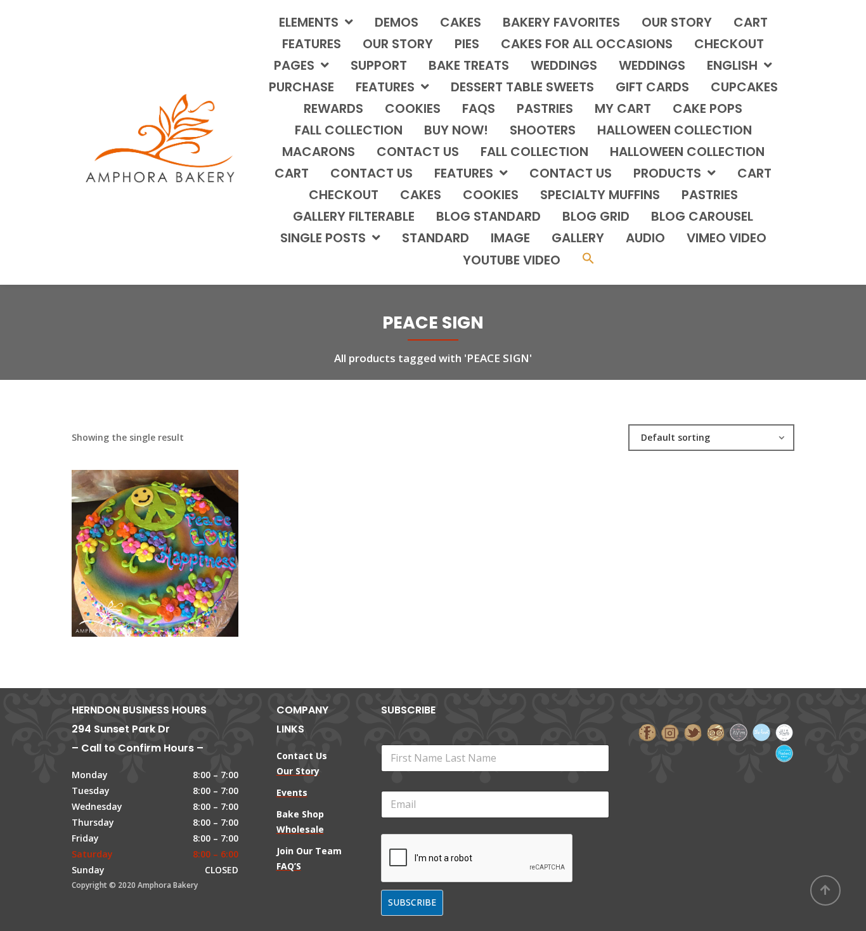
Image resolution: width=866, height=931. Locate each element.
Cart (751, 22)
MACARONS (318, 151)
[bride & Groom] (738, 732)
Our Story (677, 22)
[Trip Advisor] (716, 732)
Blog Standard (488, 216)
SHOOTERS (543, 130)
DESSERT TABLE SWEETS (522, 87)
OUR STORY (398, 44)
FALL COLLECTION (349, 130)
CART (292, 173)
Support (379, 65)
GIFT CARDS (652, 87)
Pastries (710, 195)
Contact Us (570, 173)
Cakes (420, 195)
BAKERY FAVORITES (561, 22)
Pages (294, 65)
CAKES (460, 22)
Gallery (578, 238)
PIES (467, 44)
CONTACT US (418, 151)
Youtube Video (511, 260)
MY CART (623, 108)
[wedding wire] (784, 752)
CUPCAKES (744, 87)
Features (311, 44)
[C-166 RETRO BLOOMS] (133, 541)
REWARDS (333, 108)
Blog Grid (596, 216)
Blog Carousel (702, 216)
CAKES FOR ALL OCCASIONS (587, 44)
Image (510, 238)
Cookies (491, 195)
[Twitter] (693, 732)
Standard (435, 238)
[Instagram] (670, 732)
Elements (309, 22)
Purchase (301, 87)
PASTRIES (545, 108)
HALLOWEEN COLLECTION (674, 130)
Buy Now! (456, 130)
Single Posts (323, 238)
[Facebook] (647, 732)
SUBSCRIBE (412, 902)
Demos (396, 22)
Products (667, 173)
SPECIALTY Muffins (600, 195)
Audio (645, 238)
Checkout (729, 44)
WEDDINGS (564, 65)
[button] (588, 260)
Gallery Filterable (354, 216)
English (732, 65)
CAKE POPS (707, 108)
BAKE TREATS (469, 65)
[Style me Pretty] (784, 732)
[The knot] (761, 732)
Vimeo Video (726, 238)
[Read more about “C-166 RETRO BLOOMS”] (176, 541)
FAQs (478, 108)
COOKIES (413, 108)
